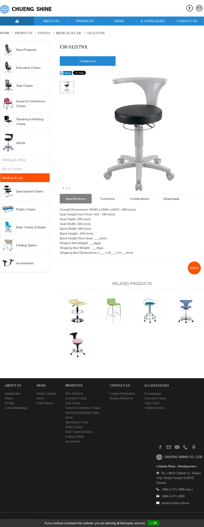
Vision (9, 398)
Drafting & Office (14, 160)
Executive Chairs (28, 68)
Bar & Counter (12, 169)
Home (5, 33)
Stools (44, 33)
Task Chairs (24, 86)
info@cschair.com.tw (175, 503)
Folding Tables (26, 245)
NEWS (119, 21)
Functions (108, 199)
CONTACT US (187, 21)
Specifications (76, 199)
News (40, 398)
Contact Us (87, 61)
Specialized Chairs (29, 191)
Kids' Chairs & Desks (31, 227)
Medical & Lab (68, 33)
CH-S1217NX (95, 33)
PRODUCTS (85, 21)
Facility (9, 403)
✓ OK (153, 523)
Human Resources (121, 398)
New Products (26, 50)
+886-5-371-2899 (173, 489)
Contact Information (122, 393)
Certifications (139, 199)
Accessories (25, 263)
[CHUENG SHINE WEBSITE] (26, 9)
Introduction (12, 393)
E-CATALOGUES (153, 21)
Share (68, 73)
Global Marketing (16, 408)
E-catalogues (153, 393)
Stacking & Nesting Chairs (29, 121)
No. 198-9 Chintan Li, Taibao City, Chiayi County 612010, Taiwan (178, 477)
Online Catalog (46, 393)
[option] (139, 134)
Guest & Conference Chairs (30, 103)
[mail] (199, 8)
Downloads (171, 199)
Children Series (154, 408)
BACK (194, 268)
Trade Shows (45, 403)
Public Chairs (25, 209)
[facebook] (189, 8)
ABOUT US (51, 21)
